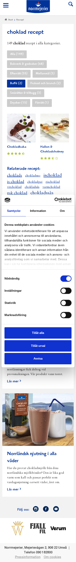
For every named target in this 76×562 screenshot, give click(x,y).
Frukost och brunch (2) (45, 83)
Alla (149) (17, 54)
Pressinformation (28, 557)
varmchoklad (51, 187)
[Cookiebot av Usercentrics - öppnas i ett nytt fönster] (55, 200)
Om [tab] (62, 210)
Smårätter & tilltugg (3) (25, 93)
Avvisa (38, 358)
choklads (14, 176)
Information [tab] (38, 210)
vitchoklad (14, 187)
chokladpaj (34, 182)
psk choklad (17, 193)
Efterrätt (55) (18, 73)
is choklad (15, 182)
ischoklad (52, 175)
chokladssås (41, 193)
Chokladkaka (16, 147)
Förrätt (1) (42, 103)
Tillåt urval (38, 345)
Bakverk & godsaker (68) (27, 64)
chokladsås (32, 187)
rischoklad (53, 182)
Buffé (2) (16, 83)
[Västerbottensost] (18, 528)
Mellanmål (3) (45, 73)
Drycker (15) (18, 103)
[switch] (66, 290)
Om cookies (52, 557)
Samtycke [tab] (13, 210)
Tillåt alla (38, 332)
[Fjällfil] (38, 528)
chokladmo (32, 175)
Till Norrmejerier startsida (38, 6)
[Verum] (58, 528)
